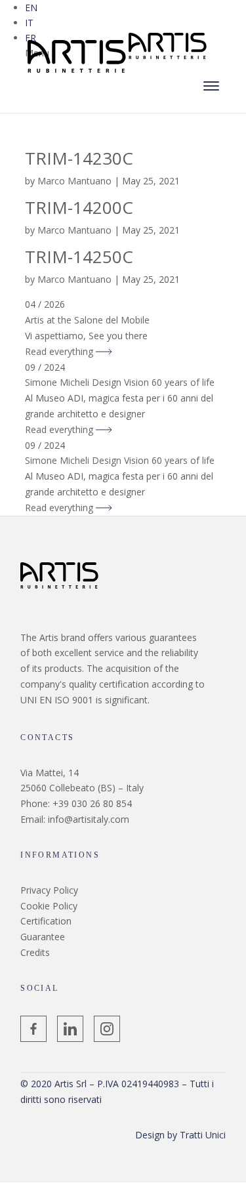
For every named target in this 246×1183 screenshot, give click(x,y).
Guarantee (42, 936)
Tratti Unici (203, 1135)
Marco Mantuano (74, 181)
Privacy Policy (49, 890)
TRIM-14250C (79, 256)
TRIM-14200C (79, 207)
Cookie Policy (48, 906)
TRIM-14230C (79, 158)
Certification (46, 921)
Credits (35, 952)
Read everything (60, 351)
